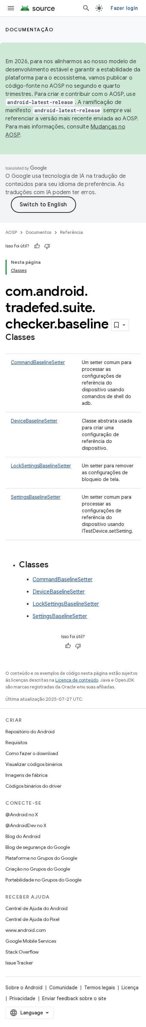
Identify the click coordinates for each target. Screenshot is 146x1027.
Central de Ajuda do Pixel (32, 919)
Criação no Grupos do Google (37, 869)
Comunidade (63, 987)
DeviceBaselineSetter (34, 421)
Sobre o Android (23, 987)
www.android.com (25, 930)
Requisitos (16, 742)
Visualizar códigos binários (33, 764)
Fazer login (124, 8)
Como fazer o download (31, 753)
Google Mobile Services (30, 941)
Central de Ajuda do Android (36, 908)
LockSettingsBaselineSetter (41, 466)
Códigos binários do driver (33, 786)
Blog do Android (22, 836)
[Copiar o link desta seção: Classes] (42, 338)
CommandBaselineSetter (38, 362)
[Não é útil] (47, 246)
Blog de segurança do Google (37, 847)
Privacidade (22, 998)
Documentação (29, 30)
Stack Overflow (22, 952)
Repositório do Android (30, 732)
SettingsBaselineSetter (35, 497)
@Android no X (21, 814)
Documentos (38, 232)
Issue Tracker (19, 963)
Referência (71, 232)
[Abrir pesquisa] (86, 8)
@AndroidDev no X (26, 825)
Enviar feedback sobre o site (74, 998)
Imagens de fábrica (26, 775)
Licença (130, 987)
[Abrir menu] (11, 8)
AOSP (11, 232)
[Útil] (37, 246)
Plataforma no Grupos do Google (41, 858)
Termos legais (99, 987)
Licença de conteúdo (76, 680)
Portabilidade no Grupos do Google (43, 880)
